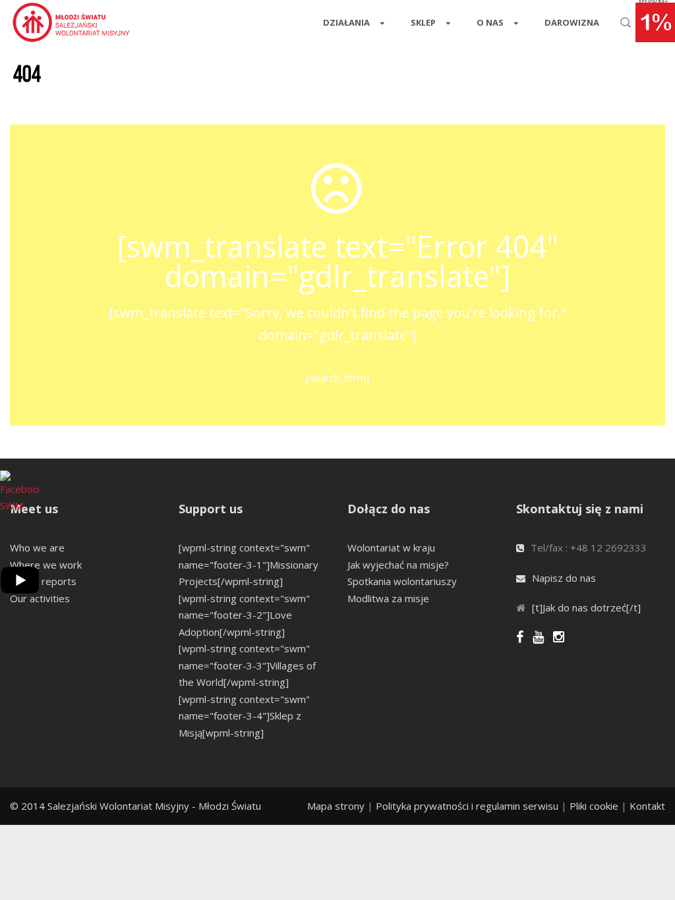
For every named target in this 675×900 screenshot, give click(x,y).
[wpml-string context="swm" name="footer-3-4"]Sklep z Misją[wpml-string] (244, 715)
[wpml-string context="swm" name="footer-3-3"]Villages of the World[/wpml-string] (247, 665)
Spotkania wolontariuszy (402, 581)
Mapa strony (336, 805)
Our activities (40, 598)
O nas (490, 22)
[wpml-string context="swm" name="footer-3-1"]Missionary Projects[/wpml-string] (248, 564)
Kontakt (647, 805)
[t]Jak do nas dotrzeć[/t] (586, 607)
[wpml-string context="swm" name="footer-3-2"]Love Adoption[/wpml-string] (244, 615)
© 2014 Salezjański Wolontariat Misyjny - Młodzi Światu (135, 805)
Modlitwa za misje (388, 598)
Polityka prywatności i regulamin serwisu (467, 805)
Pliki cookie (594, 805)
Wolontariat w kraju (391, 547)
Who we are (37, 547)
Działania (346, 22)
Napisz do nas (564, 577)
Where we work (46, 564)
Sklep (423, 22)
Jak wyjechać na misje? (398, 564)
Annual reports (43, 581)
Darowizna (571, 22)
